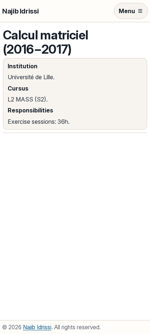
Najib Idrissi (20, 11)
